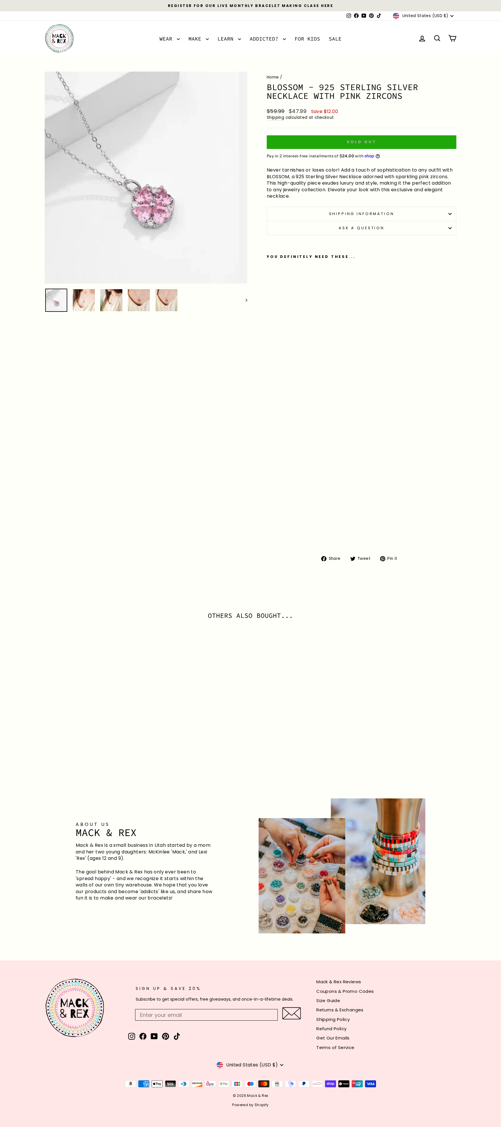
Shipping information (361, 213)
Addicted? (266, 38)
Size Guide (328, 1000)
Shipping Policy (333, 1019)
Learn (227, 38)
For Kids (307, 38)
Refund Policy (331, 1029)
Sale (335, 38)
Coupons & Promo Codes (345, 991)
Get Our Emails (333, 1038)
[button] (291, 1013)
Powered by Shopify (250, 1104)
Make (196, 38)
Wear (167, 38)
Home (273, 77)
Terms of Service (335, 1047)
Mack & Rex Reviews (338, 982)
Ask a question (361, 227)
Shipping (275, 117)
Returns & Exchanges (340, 1010)
